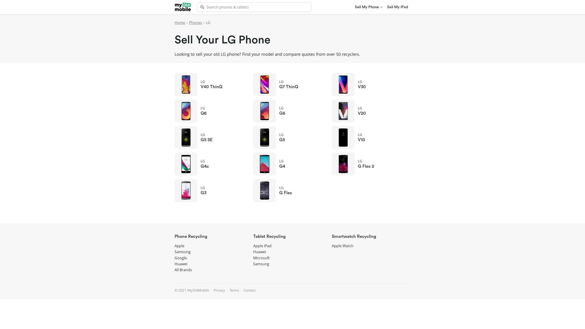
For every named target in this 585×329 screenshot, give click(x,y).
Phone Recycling (191, 236)
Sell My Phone (367, 7)
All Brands (183, 269)
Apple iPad (262, 245)
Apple (179, 245)
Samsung (183, 251)
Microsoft (261, 257)
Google (181, 257)
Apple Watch (343, 245)
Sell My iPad (397, 7)
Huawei (181, 263)
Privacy (219, 290)
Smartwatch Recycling (354, 236)
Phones (195, 22)
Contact (249, 290)
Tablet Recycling (269, 236)
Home (180, 22)
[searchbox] (254, 7)
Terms (234, 290)
